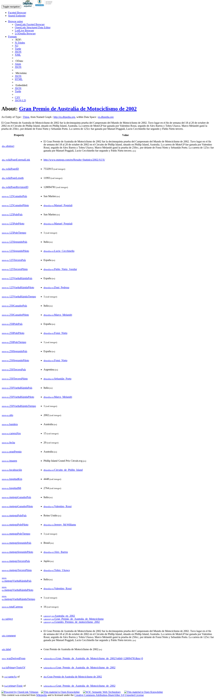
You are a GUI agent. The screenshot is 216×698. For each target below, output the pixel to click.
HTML (19, 79)
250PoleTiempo (14, 342)
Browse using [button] (15, 21)
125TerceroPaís (14, 260)
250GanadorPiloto (15, 314)
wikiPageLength (13, 178)
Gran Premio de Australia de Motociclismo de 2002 (78, 109)
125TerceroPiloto (15, 269)
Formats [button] (12, 36)
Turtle (18, 48)
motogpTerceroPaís (16, 561)
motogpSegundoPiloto (17, 552)
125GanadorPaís (14, 196)
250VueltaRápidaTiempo (19, 406)
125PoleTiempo (14, 232)
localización (12, 469)
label (6, 649)
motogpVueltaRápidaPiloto (17, 588)
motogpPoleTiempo (16, 533)
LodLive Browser (24, 30)
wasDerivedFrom (13, 658)
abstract (8, 146)
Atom (18, 64)
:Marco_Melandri (58, 314)
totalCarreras (12, 606)
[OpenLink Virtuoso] (19, 692)
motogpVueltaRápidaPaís (16, 579)
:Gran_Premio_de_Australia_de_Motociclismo (74, 618)
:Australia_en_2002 (59, 615)
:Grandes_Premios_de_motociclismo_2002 (72, 621)
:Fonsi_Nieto (55, 333)
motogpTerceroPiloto (17, 570)
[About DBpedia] (28, 6)
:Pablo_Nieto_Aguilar (60, 269)
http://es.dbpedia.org (64, 117)
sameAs (10, 676)
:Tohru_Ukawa (57, 570)
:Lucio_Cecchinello (59, 251)
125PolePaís (12, 214)
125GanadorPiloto (15, 205)
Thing (26, 117)
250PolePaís (12, 323)
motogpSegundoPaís (16, 542)
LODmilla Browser (25, 33)
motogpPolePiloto (15, 524)
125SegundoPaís (14, 241)
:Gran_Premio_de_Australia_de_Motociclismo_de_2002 (79, 667)
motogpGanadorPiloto (17, 506)
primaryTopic (13, 685)
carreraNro (11, 433)
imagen (9, 460)
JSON (18, 51)
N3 (16, 45)
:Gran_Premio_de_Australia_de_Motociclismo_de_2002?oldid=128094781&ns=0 (93, 658)
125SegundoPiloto (15, 251)
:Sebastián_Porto (57, 378)
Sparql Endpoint (16, 15)
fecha (8, 442)
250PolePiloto (13, 333)
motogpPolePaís (14, 515)
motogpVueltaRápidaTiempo (18, 598)
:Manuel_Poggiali (58, 205)
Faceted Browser (17, 12)
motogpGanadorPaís (16, 497)
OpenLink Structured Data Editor (32, 27)
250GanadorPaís (14, 305)
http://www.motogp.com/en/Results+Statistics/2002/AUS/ (74, 159)
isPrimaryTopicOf (13, 667)
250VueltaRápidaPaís (17, 387)
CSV (17, 97)
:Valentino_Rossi (58, 506)
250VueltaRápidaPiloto (18, 396)
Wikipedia (41, 695)
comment (9, 635)
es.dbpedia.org (106, 117)
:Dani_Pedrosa (56, 287)
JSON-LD (20, 100)
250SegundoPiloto (15, 360)
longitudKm (12, 479)
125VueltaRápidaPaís (17, 278)
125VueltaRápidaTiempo (19, 296)
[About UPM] (44, 6)
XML (18, 54)
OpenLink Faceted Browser (30, 24)
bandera (10, 424)
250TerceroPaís (14, 369)
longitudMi (11, 488)
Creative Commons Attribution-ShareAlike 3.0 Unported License (109, 695)
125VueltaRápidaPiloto (18, 287)
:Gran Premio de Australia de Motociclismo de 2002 (73, 676)
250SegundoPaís (14, 351)
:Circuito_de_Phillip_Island (63, 469)
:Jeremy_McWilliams (60, 524)
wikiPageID (10, 168)
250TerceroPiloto (15, 378)
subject (7, 618)
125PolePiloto (13, 223)
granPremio (12, 451)
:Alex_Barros (56, 552)
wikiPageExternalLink (16, 159)
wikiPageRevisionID (15, 187)
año (7, 415)
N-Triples (20, 42)
